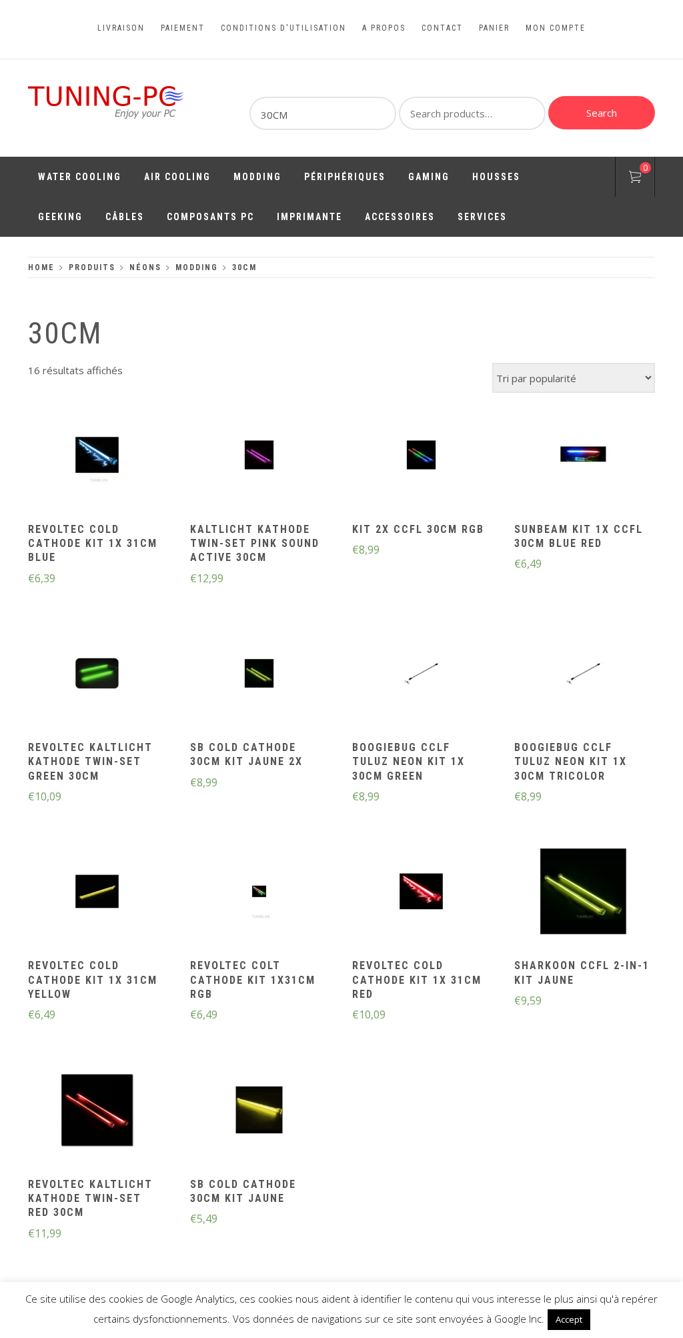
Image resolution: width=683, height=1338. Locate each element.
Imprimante (309, 216)
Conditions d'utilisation (283, 28)
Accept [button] (569, 1319)
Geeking (60, 216)
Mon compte (556, 28)
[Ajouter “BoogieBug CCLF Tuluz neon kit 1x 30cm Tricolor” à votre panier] (584, 675)
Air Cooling (177, 176)
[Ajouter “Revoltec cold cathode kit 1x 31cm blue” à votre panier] (97, 456)
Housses (496, 176)
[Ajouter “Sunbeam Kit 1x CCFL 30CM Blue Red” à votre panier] (584, 456)
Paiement (183, 28)
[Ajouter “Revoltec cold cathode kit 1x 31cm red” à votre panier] (422, 893)
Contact (442, 28)
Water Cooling (79, 176)
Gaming (429, 176)
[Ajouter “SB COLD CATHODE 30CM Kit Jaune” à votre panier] (259, 1111)
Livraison (121, 28)
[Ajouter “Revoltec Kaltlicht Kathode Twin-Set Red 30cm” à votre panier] (97, 1111)
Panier (494, 28)
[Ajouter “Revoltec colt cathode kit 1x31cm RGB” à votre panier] (259, 893)
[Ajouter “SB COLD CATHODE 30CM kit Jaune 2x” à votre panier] (259, 675)
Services (482, 216)
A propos (384, 28)
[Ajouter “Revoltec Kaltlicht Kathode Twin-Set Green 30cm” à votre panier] (97, 675)
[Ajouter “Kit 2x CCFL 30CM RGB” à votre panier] (422, 456)
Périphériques (345, 176)
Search (601, 112)
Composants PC (210, 216)
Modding (257, 176)
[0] (635, 178)
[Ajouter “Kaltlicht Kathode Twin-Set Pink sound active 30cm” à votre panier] (259, 456)
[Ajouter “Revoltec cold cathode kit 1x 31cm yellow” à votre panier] (97, 893)
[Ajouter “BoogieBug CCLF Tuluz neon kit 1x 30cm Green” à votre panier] (422, 675)
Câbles (124, 216)
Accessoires (400, 216)
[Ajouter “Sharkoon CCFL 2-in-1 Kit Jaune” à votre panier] (584, 893)
